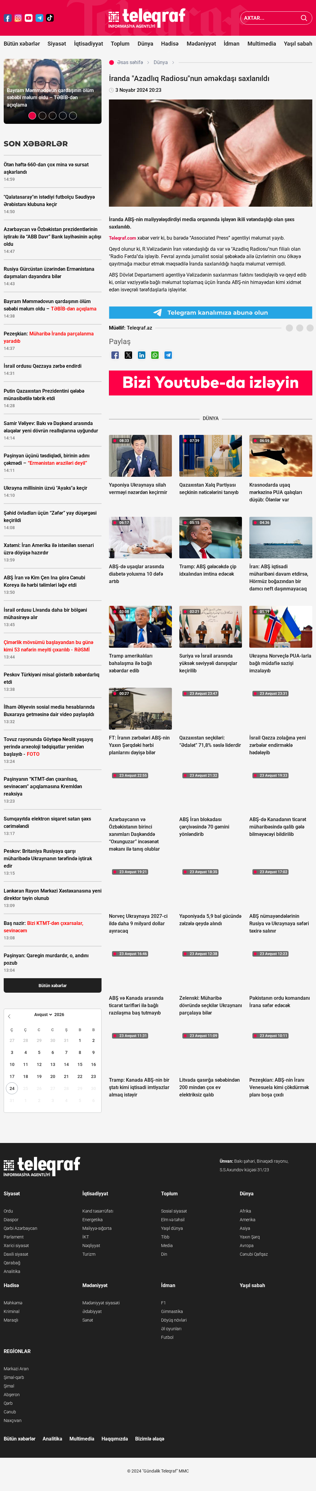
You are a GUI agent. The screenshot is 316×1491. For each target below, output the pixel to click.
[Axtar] (304, 18)
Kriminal (11, 1311)
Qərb (8, 1403)
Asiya (245, 1228)
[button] (32, 116)
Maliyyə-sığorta (97, 1228)
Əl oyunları (171, 1328)
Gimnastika (172, 1311)
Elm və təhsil (173, 1219)
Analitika (12, 1271)
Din (164, 1254)
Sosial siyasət (174, 1211)
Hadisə (170, 43)
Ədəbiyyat (92, 1311)
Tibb (165, 1236)
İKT (85, 1236)
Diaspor (11, 1219)
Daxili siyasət (16, 1254)
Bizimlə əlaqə (149, 1439)
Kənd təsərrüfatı (97, 1211)
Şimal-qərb (14, 1377)
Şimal (9, 1386)
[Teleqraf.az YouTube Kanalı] (210, 382)
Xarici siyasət (16, 1245)
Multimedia (261, 43)
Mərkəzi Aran (16, 1368)
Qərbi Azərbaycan (20, 1228)
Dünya (145, 43)
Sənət (87, 1320)
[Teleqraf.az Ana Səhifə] (147, 18)
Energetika (92, 1219)
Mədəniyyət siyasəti (101, 1302)
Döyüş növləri (174, 1320)
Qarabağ (12, 1262)
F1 (163, 1302)
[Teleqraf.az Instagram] (18, 18)
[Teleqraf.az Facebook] (8, 18)
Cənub (10, 1411)
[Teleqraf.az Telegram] (39, 18)
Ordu (8, 1211)
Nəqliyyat (91, 1245)
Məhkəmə (13, 1302)
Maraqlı (11, 1320)
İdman (231, 43)
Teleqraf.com (122, 238)
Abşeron (12, 1394)
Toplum (120, 43)
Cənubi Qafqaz (254, 1254)
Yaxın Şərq (250, 1236)
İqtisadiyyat (88, 43)
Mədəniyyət (201, 43)
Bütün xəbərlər (22, 43)
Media (167, 1245)
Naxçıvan (13, 1420)
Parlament (14, 1236)
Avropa (247, 1245)
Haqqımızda (115, 1439)
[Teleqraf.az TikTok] (50, 18)
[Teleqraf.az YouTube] (29, 18)
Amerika (248, 1219)
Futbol (167, 1337)
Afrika (245, 1211)
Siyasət (57, 43)
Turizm (88, 1254)
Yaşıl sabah (298, 43)
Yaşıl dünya (172, 1228)
